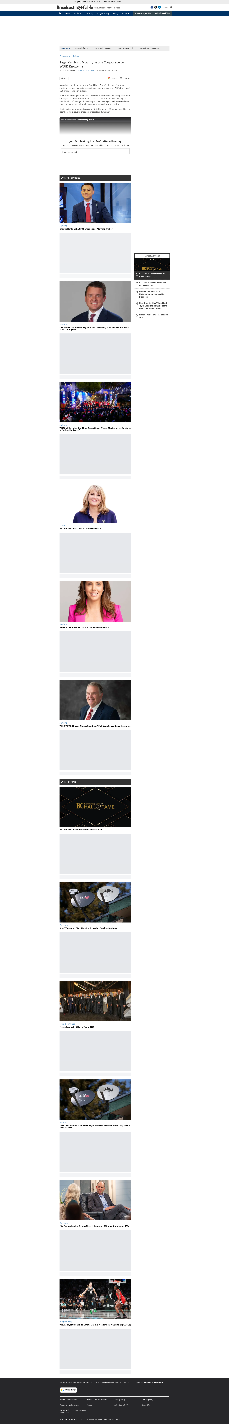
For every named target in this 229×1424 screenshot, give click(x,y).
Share (65, 78)
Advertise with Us (121, 1405)
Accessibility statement (69, 1405)
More (125, 13)
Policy (115, 13)
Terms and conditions (69, 1399)
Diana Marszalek (68, 70)
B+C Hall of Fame (81, 48)
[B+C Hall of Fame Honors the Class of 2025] (152, 269)
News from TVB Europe (149, 48)
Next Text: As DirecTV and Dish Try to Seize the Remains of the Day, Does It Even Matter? (153, 305)
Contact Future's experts (97, 1399)
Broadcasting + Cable (92, 2)
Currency (89, 13)
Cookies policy (147, 1399)
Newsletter (126, 78)
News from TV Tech (125, 48)
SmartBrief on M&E (103, 48)
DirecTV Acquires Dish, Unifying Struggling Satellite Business (151, 294)
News (67, 13)
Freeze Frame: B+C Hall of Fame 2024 (153, 316)
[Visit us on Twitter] (155, 7)
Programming (103, 13)
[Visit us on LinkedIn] (159, 7)
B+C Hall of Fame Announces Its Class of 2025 (152, 284)
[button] (168, 7)
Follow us (114, 78)
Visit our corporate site (153, 1382)
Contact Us (146, 1405)
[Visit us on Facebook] (152, 7)
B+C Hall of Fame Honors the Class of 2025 (152, 275)
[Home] (60, 13)
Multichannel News (112, 2)
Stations (77, 13)
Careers (90, 1405)
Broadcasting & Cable (85, 70)
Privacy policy (119, 1399)
